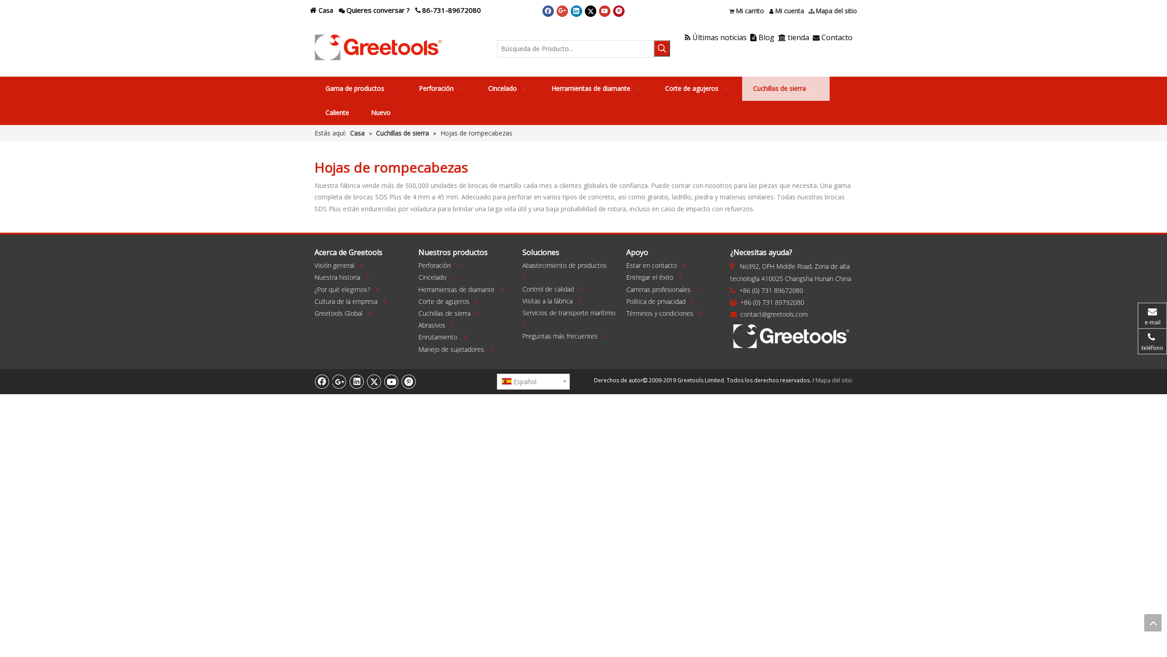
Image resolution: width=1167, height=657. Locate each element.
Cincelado (432, 277)
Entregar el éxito (649, 277)
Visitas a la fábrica (547, 301)
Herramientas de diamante (456, 289)
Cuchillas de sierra (444, 313)
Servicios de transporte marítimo (568, 312)
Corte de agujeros (444, 301)
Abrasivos (431, 325)
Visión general (334, 265)
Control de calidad (548, 289)
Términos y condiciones (659, 313)
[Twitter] (590, 11)
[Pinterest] (619, 11)
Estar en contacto (651, 265)
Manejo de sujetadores (451, 349)
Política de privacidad (656, 301)
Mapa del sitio (834, 380)
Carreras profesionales (658, 289)
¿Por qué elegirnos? (342, 289)
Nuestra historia (337, 277)
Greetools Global (338, 313)
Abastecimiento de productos (564, 265)
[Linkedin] (576, 11)
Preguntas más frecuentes (560, 336)
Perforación (434, 265)
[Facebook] (548, 11)
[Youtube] (604, 11)
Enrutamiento (437, 337)
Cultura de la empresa (346, 301)
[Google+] (562, 11)
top (1153, 622)
